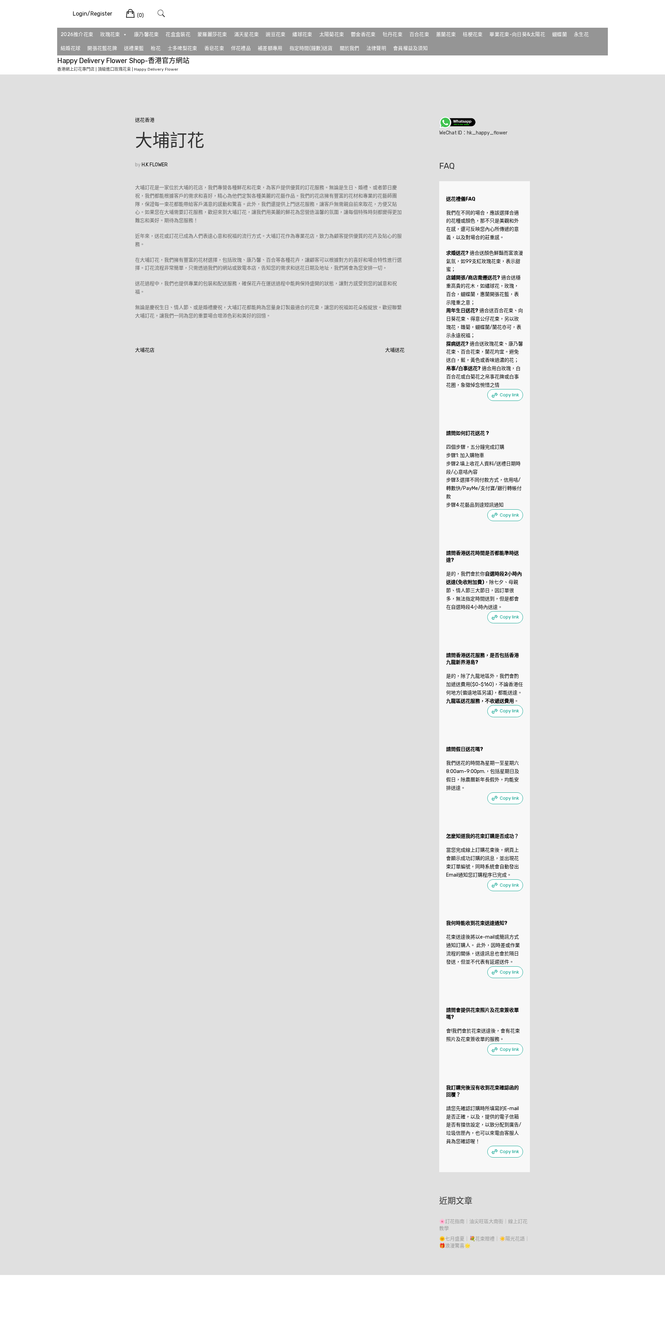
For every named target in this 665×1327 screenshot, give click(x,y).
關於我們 (350, 48)
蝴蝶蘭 (559, 34)
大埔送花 (395, 350)
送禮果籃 (134, 48)
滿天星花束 (246, 34)
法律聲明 (376, 48)
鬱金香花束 (363, 34)
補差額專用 (270, 48)
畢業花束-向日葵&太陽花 (517, 34)
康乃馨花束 (146, 34)
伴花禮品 (241, 48)
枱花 (156, 48)
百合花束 (419, 34)
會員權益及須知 (410, 48)
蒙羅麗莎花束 (212, 34)
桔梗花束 (472, 34)
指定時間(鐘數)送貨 (311, 48)
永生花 (581, 34)
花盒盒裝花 (178, 34)
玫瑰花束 (110, 34)
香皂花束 (214, 48)
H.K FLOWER (155, 165)
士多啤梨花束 (182, 48)
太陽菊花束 (331, 34)
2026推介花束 (77, 34)
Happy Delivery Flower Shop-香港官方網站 (123, 60)
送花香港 (144, 120)
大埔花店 (144, 350)
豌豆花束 (275, 34)
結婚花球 (70, 48)
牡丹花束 (392, 34)
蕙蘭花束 (446, 34)
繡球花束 (302, 34)
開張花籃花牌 (102, 48)
